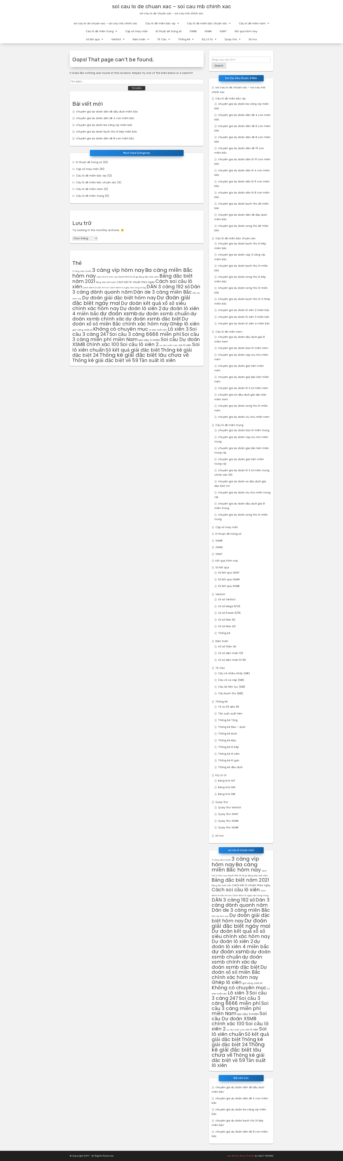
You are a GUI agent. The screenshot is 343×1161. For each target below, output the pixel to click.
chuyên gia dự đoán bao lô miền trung (243, 430)
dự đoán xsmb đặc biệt (153, 318)
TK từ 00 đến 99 (228, 707)
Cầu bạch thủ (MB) (230, 693)
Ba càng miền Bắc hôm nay (236, 867)
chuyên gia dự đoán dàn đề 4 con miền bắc (105, 118)
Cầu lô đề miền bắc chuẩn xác (207, 23)
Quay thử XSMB (228, 827)
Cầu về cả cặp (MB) (231, 680)
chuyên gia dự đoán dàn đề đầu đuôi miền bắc (107, 111)
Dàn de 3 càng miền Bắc (162, 292)
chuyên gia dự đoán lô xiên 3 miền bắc (244, 317)
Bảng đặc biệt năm (149, 276)
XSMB (193, 31)
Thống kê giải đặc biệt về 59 (105, 360)
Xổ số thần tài (227, 646)
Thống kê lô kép (228, 747)
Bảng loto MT (226, 780)
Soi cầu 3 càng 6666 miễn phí (145, 334)
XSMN (208, 31)
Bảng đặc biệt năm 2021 (240, 880)
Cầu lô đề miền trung (100, 31)
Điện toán (139, 39)
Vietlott (116, 39)
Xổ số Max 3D (226, 619)
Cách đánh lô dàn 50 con (96, 287)
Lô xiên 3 (178, 329)
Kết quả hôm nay (246, 31)
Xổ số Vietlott (227, 599)
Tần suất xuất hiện (230, 713)
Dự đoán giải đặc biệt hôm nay (119, 297)
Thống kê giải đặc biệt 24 (237, 1042)
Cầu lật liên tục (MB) (231, 687)
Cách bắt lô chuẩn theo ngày (135, 282)
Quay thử (231, 39)
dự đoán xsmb (119, 313)
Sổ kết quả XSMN (229, 579)
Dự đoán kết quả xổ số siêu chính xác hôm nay (241, 934)
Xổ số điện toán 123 (230, 653)
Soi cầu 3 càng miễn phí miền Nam (135, 337)
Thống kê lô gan (228, 760)
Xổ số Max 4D (227, 626)
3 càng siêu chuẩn (81, 271)
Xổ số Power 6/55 (229, 613)
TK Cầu (161, 39)
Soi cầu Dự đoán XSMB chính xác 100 (239, 1018)
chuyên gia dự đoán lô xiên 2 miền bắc (244, 310)
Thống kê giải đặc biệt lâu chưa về (144, 355)
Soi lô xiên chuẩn (239, 1031)
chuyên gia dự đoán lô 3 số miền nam (243, 388)
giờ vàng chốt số (82, 329)
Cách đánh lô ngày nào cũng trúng (128, 287)
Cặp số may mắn (136, 31)
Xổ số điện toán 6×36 (232, 660)
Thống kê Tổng (228, 720)
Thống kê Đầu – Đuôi (231, 727)
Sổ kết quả (93, 39)
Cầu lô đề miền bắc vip (160, 23)
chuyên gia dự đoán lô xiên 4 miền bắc (244, 323)
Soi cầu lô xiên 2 (139, 344)
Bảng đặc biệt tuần (106, 282)
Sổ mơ (253, 39)
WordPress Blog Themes (241, 1156)
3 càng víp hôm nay (118, 270)
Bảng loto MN (226, 787)
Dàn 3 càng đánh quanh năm (241, 902)
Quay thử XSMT (228, 814)
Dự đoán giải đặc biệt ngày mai (241, 923)
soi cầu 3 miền (149, 340)
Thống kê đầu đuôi (230, 767)
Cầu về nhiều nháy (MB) (234, 673)
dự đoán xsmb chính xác (237, 959)
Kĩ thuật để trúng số (169, 31)
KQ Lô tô (207, 39)
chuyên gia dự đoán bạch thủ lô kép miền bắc (106, 131)
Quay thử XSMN (228, 821)
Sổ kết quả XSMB (229, 586)
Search (219, 65)
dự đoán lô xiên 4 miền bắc (240, 944)
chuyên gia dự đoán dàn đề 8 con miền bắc (105, 138)
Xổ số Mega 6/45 (229, 606)
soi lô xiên (185, 345)
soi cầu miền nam (169, 345)
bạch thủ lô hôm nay (107, 277)
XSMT (223, 31)
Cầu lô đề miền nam (252, 23)
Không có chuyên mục (120, 329)
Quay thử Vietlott (229, 807)
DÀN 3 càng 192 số (168, 286)
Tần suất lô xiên (157, 360)
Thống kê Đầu (227, 740)
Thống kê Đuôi (227, 733)
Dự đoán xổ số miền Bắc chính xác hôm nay (130, 321)
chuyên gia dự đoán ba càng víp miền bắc (104, 125)
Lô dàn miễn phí (158, 330)
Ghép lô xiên (185, 323)
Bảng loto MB (226, 794)
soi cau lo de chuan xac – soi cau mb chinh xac (171, 6)
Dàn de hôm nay (220, 916)
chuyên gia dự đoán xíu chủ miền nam (244, 417)
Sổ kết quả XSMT (229, 572)
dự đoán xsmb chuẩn (164, 313)
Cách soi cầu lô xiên (236, 889)
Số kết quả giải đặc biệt (133, 350)
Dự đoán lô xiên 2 (140, 308)
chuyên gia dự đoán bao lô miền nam (243, 348)
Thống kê (184, 39)
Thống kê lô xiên (229, 754)
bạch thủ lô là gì (128, 276)
